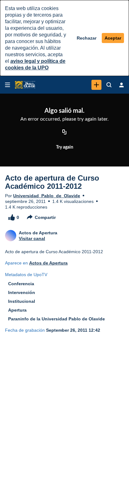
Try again (64, 147)
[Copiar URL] (64, 133)
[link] (96, 85)
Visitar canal (32, 238)
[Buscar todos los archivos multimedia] (109, 85)
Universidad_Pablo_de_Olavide (46, 195)
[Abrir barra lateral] (8, 85)
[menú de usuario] (121, 85)
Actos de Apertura (48, 262)
